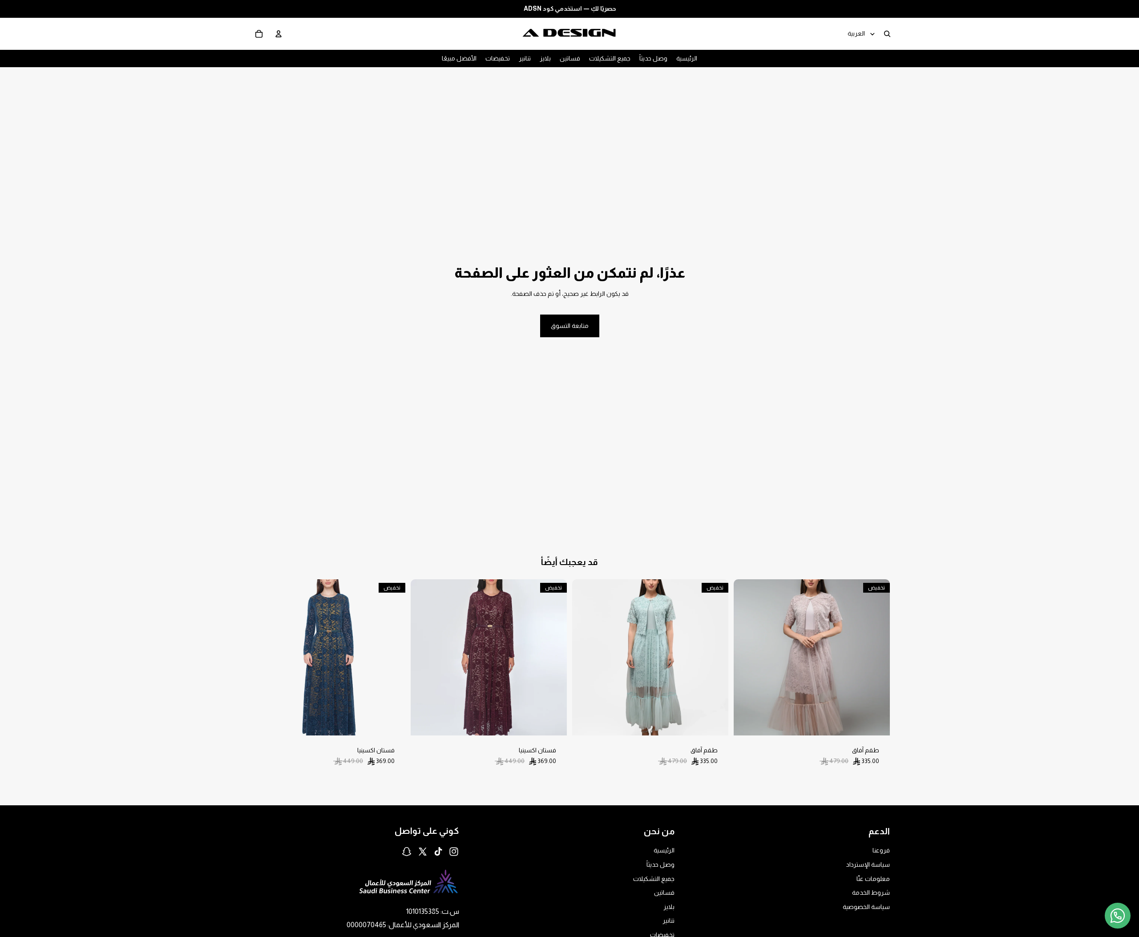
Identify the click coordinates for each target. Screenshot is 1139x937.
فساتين (664, 892)
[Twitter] (422, 851)
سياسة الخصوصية (866, 906)
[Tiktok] (438, 851)
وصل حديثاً (660, 864)
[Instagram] (453, 851)
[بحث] (887, 33)
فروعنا (881, 850)
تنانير (668, 920)
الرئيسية (664, 850)
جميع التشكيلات (654, 878)
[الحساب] (278, 33)
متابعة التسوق (570, 325)
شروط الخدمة (871, 892)
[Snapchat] (406, 851)
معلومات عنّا (873, 878)
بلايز (669, 906)
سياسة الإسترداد (868, 864)
